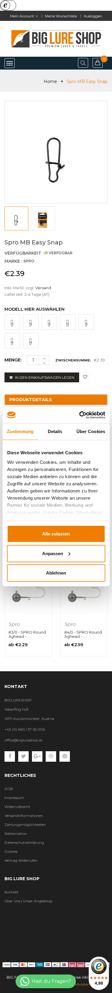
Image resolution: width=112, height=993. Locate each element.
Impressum (14, 797)
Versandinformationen (23, 815)
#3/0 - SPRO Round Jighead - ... (27, 634)
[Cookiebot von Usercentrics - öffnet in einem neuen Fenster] (79, 415)
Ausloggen (93, 16)
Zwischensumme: (73, 360)
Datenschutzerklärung (24, 842)
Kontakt (11, 892)
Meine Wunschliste (61, 16)
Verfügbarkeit (22, 253)
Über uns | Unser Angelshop (28, 901)
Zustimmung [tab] (20, 431)
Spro (13, 624)
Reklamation (15, 833)
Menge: (13, 360)
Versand (43, 287)
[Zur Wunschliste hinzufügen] (85, 377)
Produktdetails (30, 400)
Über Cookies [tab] (90, 431)
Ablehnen (56, 572)
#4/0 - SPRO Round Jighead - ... (83, 634)
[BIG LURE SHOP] (56, 964)
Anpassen (52, 553)
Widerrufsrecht (17, 806)
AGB (8, 788)
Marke (12, 261)
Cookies (11, 851)
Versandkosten (77, 984)
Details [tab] (55, 431)
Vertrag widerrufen (21, 860)
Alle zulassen (56, 533)
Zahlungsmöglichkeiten (25, 824)
